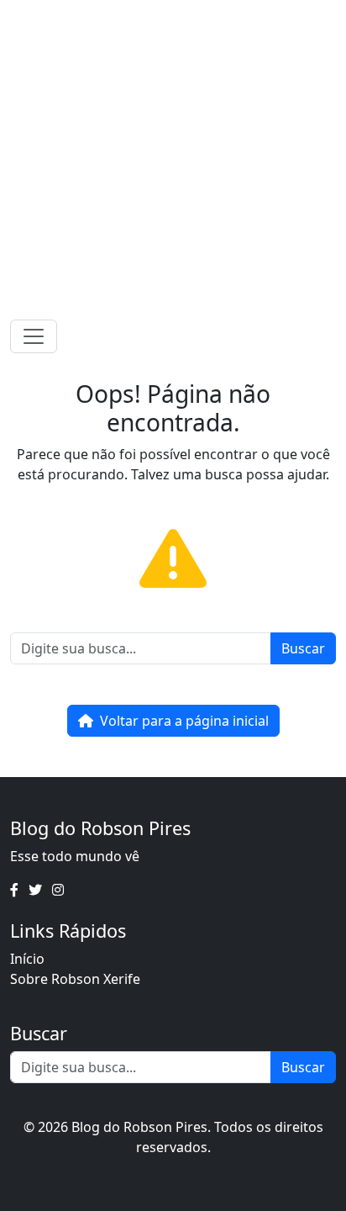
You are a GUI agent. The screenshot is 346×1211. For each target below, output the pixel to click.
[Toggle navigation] (33, 336)
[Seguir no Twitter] (168, 17)
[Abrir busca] (329, 336)
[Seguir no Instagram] (191, 17)
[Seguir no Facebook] (147, 17)
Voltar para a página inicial (184, 720)
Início (27, 958)
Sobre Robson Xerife (75, 979)
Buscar (303, 648)
